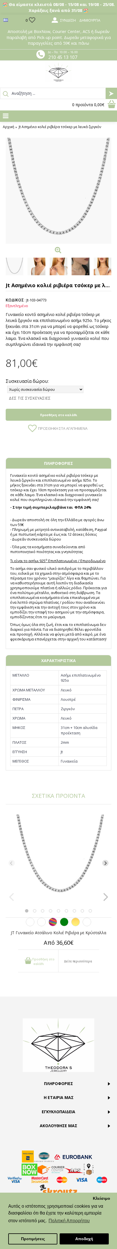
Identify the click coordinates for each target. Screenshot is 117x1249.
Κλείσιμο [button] (101, 1198)
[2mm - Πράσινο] (64, 925)
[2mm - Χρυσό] (75, 925)
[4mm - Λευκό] (41, 925)
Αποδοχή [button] (84, 1238)
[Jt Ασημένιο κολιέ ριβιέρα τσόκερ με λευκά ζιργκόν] (58, 191)
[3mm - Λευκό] (87, 925)
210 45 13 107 (62, 57)
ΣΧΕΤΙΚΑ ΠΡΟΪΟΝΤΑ (58, 796)
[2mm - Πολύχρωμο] (52, 925)
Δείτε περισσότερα (78, 961)
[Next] (105, 863)
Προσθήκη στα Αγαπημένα (62, 428)
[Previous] (12, 863)
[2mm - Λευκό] (30, 925)
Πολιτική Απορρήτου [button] (69, 1220)
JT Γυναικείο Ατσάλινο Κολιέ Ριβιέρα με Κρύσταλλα (58, 932)
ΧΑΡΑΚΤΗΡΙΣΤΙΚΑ (58, 660)
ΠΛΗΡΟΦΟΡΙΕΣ (58, 463)
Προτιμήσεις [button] (33, 1238)
